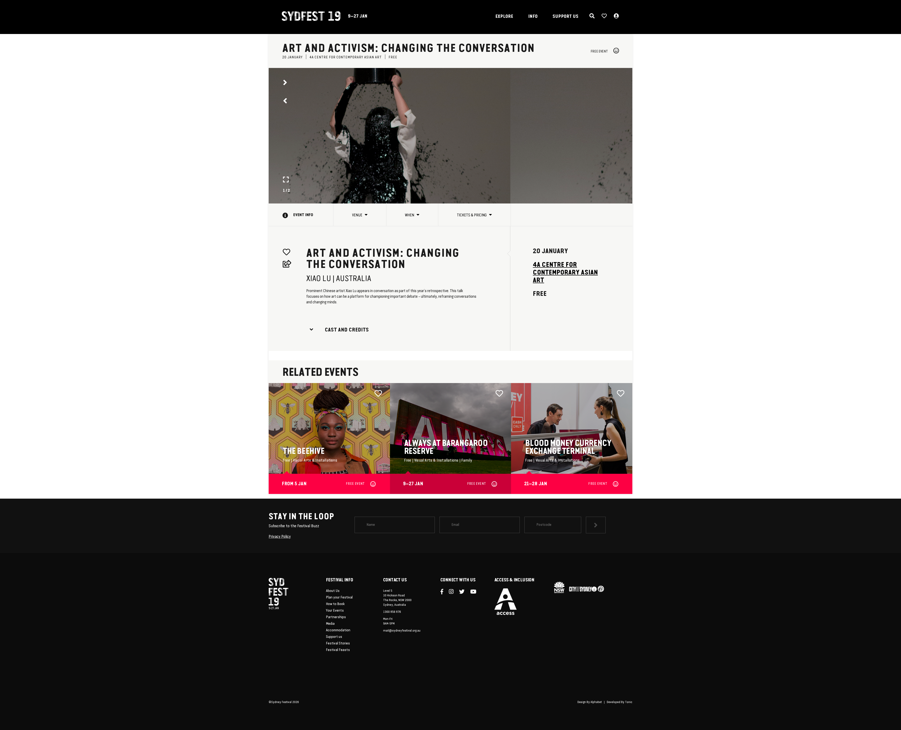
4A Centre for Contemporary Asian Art (565, 273)
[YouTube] (475, 592)
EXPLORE (504, 16)
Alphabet (596, 702)
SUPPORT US (565, 16)
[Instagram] (453, 592)
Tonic (628, 702)
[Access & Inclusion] (505, 601)
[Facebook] (444, 592)
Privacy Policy (280, 536)
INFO (533, 16)
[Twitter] (464, 592)
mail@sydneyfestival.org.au (401, 630)
